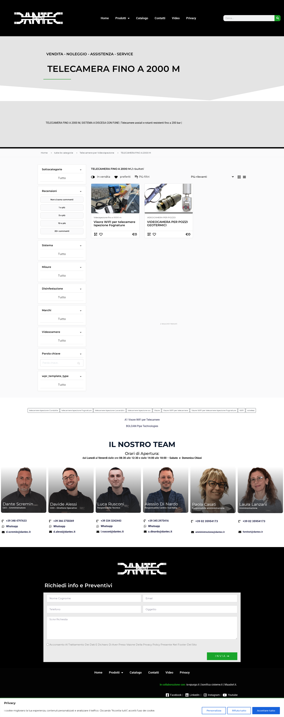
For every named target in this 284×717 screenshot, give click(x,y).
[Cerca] (277, 18)
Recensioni (49, 191)
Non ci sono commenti (61, 199)
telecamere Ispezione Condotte (43, 410)
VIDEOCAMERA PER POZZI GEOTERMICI (167, 223)
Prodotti (120, 18)
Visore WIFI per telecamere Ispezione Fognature (114, 223)
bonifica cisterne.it (212, 684)
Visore (157, 410)
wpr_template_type (55, 376)
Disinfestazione (52, 288)
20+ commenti (62, 231)
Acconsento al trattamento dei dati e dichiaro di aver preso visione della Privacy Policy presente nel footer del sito (123, 644)
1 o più (62, 207)
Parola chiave (51, 353)
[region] (142, 707)
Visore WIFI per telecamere (175, 410)
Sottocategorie (52, 169)
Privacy (191, 18)
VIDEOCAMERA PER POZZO (161, 217)
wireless (250, 410)
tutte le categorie (63, 153)
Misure (46, 267)
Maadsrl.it (230, 684)
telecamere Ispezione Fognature (76, 410)
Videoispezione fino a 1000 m (107, 217)
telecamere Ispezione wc (139, 410)
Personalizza (214, 710)
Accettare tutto (266, 710)
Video (176, 18)
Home (105, 18)
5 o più (62, 215)
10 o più (62, 223)
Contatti (160, 18)
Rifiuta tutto (239, 710)
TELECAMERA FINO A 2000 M (136, 153)
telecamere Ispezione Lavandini (109, 410)
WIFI (241, 410)
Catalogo (142, 18)
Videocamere (51, 331)
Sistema (47, 245)
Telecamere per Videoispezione (97, 153)
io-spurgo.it (192, 684)
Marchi (46, 310)
